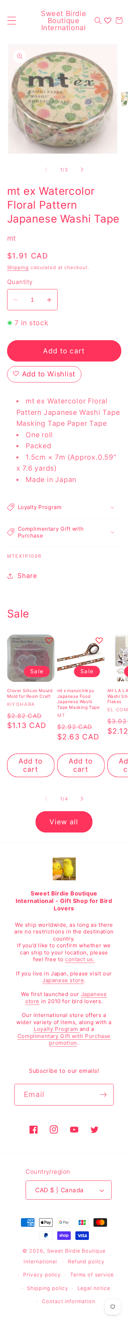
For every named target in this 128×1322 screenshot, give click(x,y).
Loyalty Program (57, 1029)
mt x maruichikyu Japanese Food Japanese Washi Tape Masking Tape (78, 699)
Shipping (18, 267)
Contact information (68, 1301)
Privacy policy (42, 1275)
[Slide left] (46, 169)
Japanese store (63, 980)
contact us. (80, 959)
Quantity (20, 281)
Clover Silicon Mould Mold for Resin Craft (30, 693)
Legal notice (94, 1288)
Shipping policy (47, 1288)
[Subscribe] (103, 1095)
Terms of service (92, 1275)
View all (63, 822)
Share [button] (27, 575)
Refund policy (86, 1261)
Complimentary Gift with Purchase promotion (64, 1040)
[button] (11, 20)
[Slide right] (82, 169)
